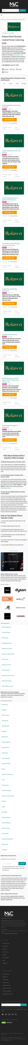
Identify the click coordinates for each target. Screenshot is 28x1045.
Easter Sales (5, 752)
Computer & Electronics (7, 839)
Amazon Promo (6, 974)
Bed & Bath (4, 812)
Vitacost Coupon (6, 670)
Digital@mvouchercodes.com (10, 933)
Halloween (4, 731)
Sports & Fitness (6, 828)
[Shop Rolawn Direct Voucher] (14, 27)
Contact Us (5, 963)
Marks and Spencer (7, 991)
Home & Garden (5, 758)
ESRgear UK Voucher (7, 648)
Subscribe (22, 863)
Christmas (4, 709)
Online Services (5, 747)
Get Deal (8, 119)
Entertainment (5, 785)
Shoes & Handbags (6, 790)
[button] (5, 69)
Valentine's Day (5, 726)
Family (3, 806)
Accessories (4, 704)
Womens (4, 801)
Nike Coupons (6, 979)
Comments (17, 129)
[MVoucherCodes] (14, 4)
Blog (4, 960)
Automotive (4, 849)
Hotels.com (5, 976)
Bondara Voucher (6, 985)
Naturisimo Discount (6, 627)
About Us (5, 949)
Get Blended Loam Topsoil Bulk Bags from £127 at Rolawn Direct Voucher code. (10, 380)
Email (4, 129)
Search (22, 10)
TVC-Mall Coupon (6, 632)
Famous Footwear (6, 817)
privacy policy (20, 1009)
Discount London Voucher (8, 675)
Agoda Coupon (6, 982)
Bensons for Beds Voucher (8, 654)
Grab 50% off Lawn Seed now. (9, 334)
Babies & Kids (5, 844)
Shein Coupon (5, 659)
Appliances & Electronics (7, 774)
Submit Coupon (6, 943)
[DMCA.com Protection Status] (7, 1022)
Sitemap (4, 954)
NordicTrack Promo (7, 988)
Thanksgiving (5, 720)
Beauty (3, 769)
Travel (3, 779)
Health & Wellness (6, 763)
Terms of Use (6, 952)
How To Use (5, 946)
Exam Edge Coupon (6, 643)
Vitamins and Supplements (8, 796)
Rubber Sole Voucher (7, 680)
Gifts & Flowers (5, 715)
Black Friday (5, 736)
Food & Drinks (5, 833)
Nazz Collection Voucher (7, 686)
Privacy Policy (6, 957)
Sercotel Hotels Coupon (8, 994)
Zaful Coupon (5, 637)
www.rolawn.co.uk (18, 54)
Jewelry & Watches (6, 822)
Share (16, 127)
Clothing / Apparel (6, 742)
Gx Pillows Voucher (6, 664)
